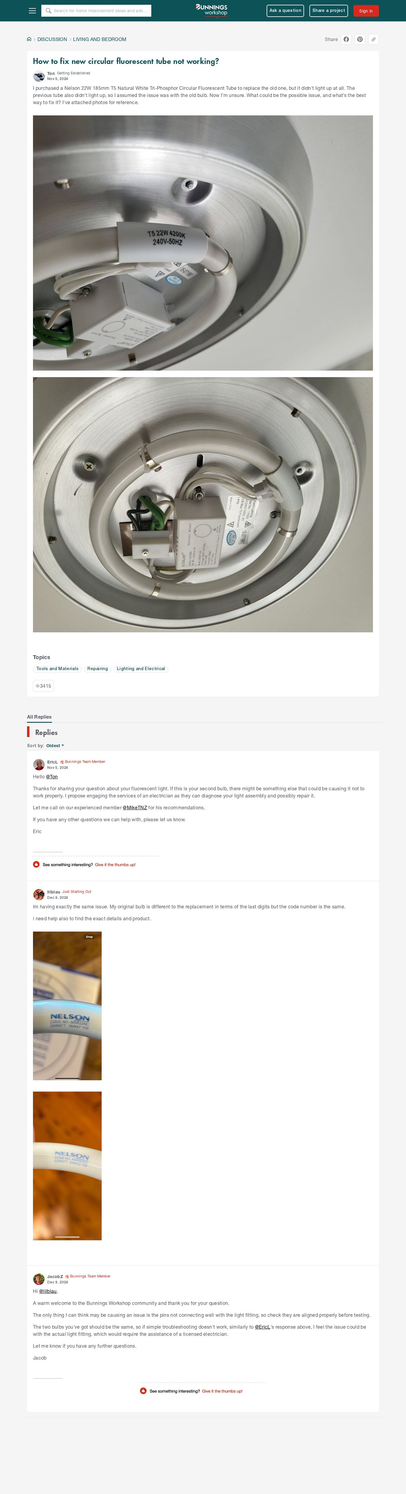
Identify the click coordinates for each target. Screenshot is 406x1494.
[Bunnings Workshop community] (212, 10)
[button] (39, 76)
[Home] (29, 39)
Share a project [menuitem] (328, 11)
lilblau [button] (53, 891)
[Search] (48, 11)
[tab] (39, 717)
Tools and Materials (57, 669)
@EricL (262, 1327)
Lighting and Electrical (141, 669)
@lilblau (48, 1291)
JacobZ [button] (55, 1276)
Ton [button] (51, 73)
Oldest (53, 746)
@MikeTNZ (135, 807)
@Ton (52, 776)
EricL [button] (52, 761)
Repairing (97, 669)
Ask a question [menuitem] (285, 11)
